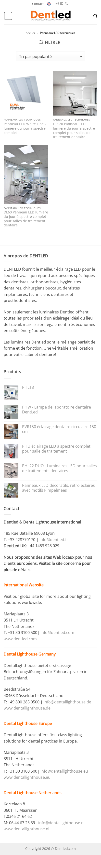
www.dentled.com (20, 639)
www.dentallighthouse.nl (26, 829)
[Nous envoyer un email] (61, 3)
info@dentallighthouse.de (67, 702)
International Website (24, 585)
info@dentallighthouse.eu (64, 771)
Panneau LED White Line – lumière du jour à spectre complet (25, 128)
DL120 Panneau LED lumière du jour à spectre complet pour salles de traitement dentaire (74, 130)
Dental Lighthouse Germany (30, 654)
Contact (38, 3)
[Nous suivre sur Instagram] (57, 3)
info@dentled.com (57, 632)
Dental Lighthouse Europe (28, 723)
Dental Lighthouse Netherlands (33, 792)
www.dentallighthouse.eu (27, 777)
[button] (8, 16)
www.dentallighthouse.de (27, 708)
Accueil (31, 33)
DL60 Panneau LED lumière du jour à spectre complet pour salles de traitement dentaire (26, 218)
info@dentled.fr (54, 539)
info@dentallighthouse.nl (61, 822)
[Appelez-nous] (66, 3)
